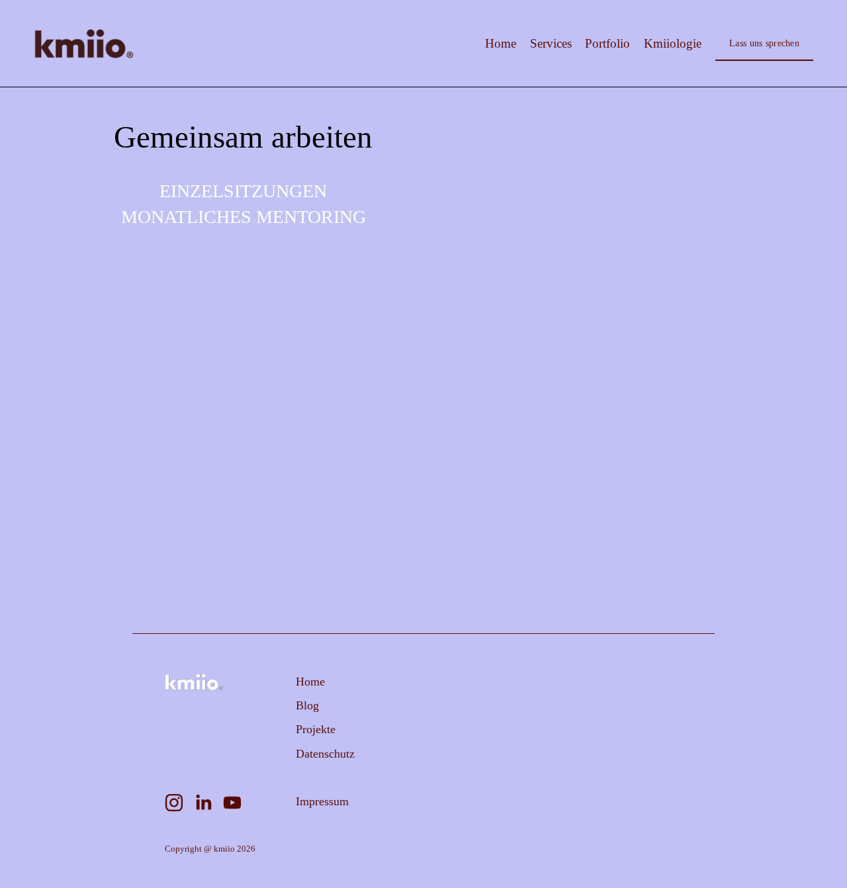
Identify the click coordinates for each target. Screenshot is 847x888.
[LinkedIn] (203, 802)
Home (500, 43)
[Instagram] (174, 802)
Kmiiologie (672, 43)
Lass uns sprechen (764, 43)
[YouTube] (232, 802)
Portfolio (607, 43)
